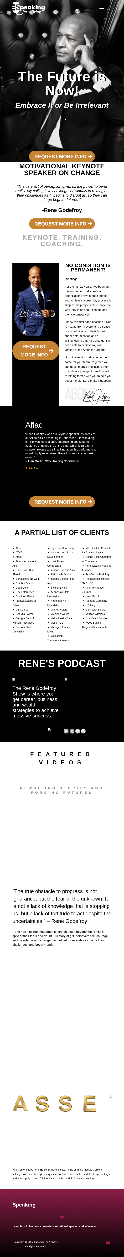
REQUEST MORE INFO (60, 156)
